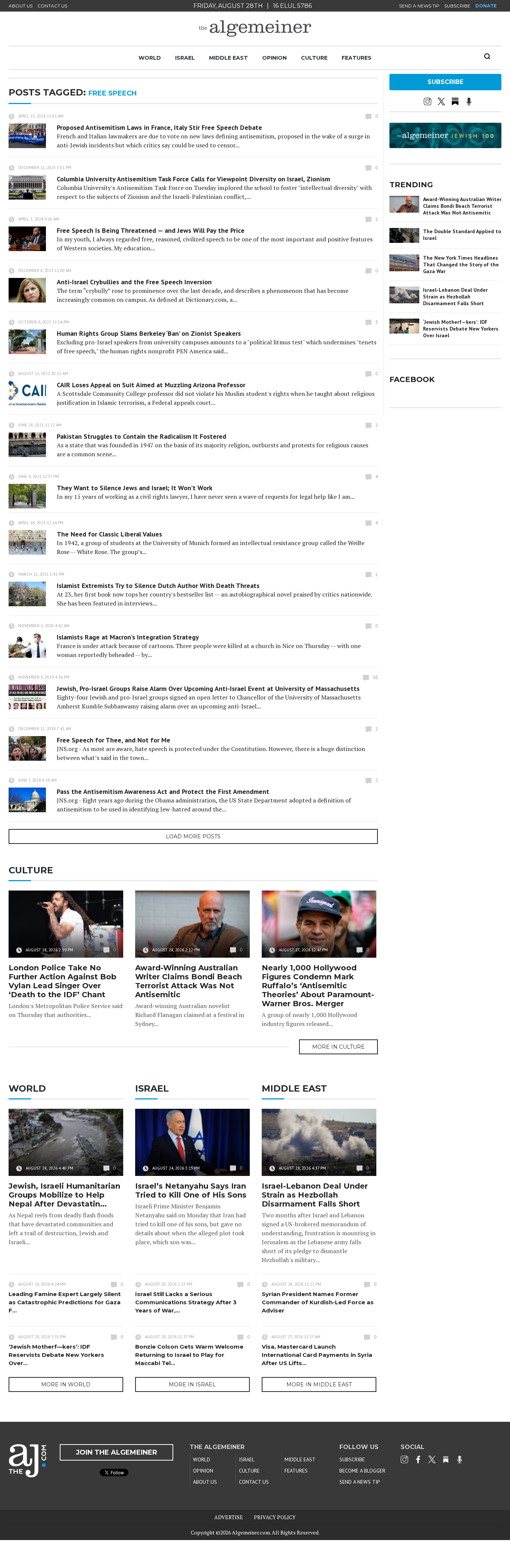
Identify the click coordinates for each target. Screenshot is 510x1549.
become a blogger (362, 1470)
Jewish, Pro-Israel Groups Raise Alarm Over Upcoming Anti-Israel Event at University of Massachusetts (208, 688)
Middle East (228, 57)
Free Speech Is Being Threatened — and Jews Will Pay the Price (151, 230)
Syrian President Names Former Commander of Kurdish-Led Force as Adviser (318, 1302)
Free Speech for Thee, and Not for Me (113, 740)
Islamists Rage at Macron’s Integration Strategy (128, 637)
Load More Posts (193, 836)
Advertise (228, 1517)
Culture (314, 57)
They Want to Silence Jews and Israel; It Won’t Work (134, 488)
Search (487, 56)
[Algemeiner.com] (255, 28)
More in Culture (338, 1046)
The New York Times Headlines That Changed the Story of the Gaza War (461, 264)
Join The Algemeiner (116, 1452)
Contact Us (52, 6)
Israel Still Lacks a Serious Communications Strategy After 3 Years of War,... (186, 1302)
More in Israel (192, 1384)
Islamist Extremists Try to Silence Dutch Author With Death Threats (158, 585)
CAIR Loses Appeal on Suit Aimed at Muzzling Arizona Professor (151, 385)
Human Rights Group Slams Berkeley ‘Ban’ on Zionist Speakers (149, 333)
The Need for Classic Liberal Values (109, 534)
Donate (486, 6)
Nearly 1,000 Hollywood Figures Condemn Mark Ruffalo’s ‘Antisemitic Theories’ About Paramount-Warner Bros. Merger (318, 985)
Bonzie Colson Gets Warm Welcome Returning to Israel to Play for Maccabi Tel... (189, 1355)
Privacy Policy (275, 1517)
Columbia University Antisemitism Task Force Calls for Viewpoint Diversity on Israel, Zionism (193, 179)
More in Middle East (319, 1384)
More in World (65, 1384)
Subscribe (457, 6)
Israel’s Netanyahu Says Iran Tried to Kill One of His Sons (190, 1190)
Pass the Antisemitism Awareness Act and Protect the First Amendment (163, 791)
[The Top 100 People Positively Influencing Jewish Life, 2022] (445, 145)
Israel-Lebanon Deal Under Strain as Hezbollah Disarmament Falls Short (315, 1195)
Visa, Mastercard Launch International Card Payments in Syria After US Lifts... (317, 1355)
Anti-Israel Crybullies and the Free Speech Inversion (134, 282)
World (150, 57)
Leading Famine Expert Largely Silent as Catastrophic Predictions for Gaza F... (65, 1302)
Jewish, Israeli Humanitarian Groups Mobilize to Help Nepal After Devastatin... (64, 1195)
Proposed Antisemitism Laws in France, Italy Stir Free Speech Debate (159, 127)
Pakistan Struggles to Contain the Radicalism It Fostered (141, 436)
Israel (185, 57)
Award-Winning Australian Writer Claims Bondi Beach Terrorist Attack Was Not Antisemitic (188, 981)
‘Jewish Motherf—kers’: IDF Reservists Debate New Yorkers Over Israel (460, 329)
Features (356, 57)
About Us (20, 6)
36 (375, 677)
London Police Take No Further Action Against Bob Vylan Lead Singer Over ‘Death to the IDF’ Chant (62, 981)
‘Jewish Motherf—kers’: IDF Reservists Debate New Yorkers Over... (56, 1355)
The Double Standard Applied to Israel (462, 234)
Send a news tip (419, 6)
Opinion (274, 57)
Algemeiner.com (251, 1532)
